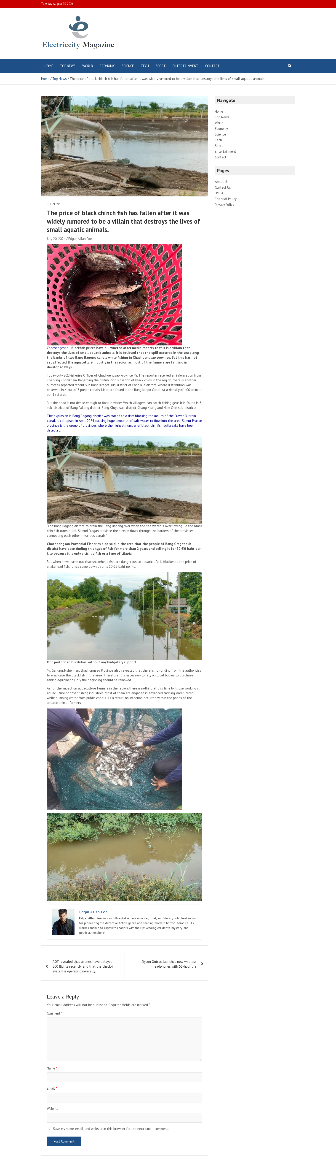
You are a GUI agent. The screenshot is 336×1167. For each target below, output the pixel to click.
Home (49, 66)
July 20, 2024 (56, 238)
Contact (212, 66)
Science (128, 66)
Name (52, 1068)
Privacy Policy (224, 204)
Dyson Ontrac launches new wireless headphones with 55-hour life (169, 964)
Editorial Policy (226, 199)
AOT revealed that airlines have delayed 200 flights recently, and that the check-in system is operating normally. (84, 966)
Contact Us (223, 187)
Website (53, 1108)
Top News (67, 66)
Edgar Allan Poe (80, 238)
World (87, 66)
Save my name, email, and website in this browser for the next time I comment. (111, 1128)
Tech (145, 66)
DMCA (219, 193)
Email (52, 1088)
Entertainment (185, 66)
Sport (161, 66)
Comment (54, 1013)
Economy (107, 66)
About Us (221, 181)
